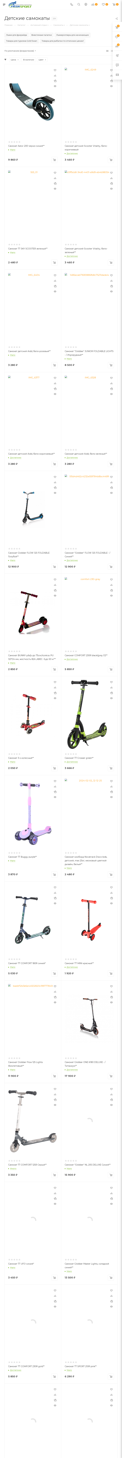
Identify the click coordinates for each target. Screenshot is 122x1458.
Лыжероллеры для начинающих (72, 35)
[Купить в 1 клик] (55, 80)
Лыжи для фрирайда (16, 35)
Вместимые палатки (41, 35)
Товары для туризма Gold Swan (21, 41)
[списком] (112, 50)
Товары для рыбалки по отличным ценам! (63, 41)
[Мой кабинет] (86, 4)
